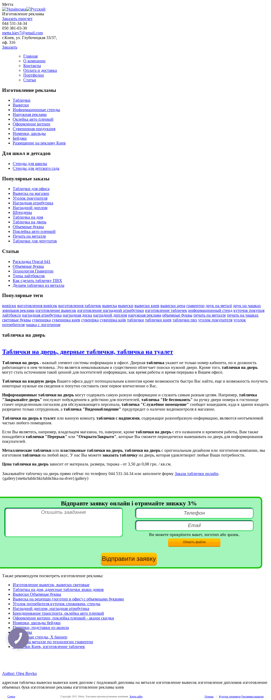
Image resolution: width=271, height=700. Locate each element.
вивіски (9, 305)
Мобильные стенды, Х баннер (40, 637)
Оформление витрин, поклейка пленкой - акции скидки (63, 618)
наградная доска (77, 315)
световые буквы (16, 320)
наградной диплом (110, 315)
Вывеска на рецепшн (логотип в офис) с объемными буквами (68, 599)
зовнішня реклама (18, 310)
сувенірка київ (113, 320)
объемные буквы (177, 315)
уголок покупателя (215, 320)
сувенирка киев (66, 320)
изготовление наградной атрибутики (110, 310)
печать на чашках (243, 315)
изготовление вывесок (55, 310)
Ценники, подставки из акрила (41, 627)
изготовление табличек (166, 310)
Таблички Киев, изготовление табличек (49, 646)
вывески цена (172, 305)
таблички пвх (185, 320)
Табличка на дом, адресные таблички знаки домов (58, 589)
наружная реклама (144, 315)
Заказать (9, 47)
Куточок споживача (230, 696)
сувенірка (90, 320)
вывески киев (146, 305)
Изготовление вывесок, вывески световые (51, 584)
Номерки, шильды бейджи (37, 623)
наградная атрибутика (42, 315)
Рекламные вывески (252, 696)
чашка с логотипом (43, 324)
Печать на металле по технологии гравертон (53, 642)
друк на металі (219, 305)
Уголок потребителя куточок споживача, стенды (56, 604)
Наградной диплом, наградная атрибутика (51, 608)
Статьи (11, 696)
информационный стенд (210, 310)
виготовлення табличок (79, 305)
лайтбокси (11, 315)
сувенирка (41, 320)
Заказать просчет (17, 18)
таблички (135, 320)
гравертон (195, 305)
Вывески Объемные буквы (37, 594)
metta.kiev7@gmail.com (22, 33)
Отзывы (209, 696)
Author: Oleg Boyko (19, 673)
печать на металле (209, 315)
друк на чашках (247, 305)
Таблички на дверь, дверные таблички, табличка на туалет (87, 351)
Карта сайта (136, 696)
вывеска (109, 305)
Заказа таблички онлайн (196, 473)
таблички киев (158, 320)
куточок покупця (248, 310)
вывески (125, 305)
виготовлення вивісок (37, 305)
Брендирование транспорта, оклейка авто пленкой (58, 613)
